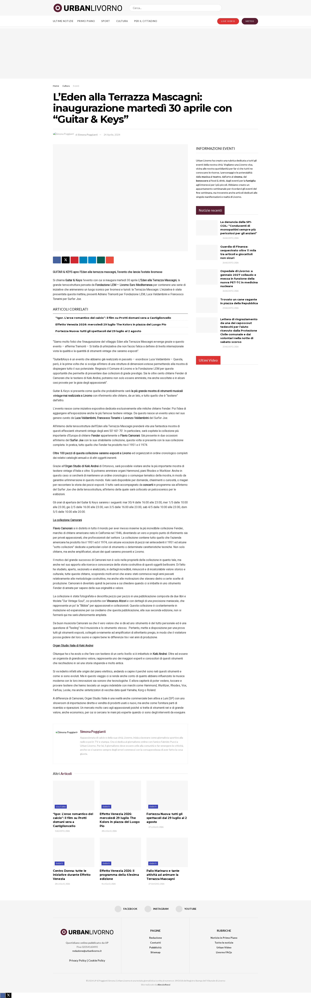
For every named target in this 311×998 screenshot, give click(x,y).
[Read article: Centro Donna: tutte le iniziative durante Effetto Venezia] (73, 852)
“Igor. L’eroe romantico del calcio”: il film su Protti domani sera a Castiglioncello (113, 317)
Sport (105, 21)
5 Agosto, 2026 (62, 831)
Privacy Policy (77, 960)
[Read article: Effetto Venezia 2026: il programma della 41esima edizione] (120, 852)
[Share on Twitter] (66, 260)
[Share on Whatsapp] (101, 260)
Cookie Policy (96, 960)
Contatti (155, 942)
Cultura (122, 21)
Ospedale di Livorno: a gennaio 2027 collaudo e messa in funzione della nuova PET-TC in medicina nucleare (239, 278)
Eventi (76, 86)
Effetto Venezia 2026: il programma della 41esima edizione (119, 875)
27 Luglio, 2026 (155, 827)
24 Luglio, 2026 (62, 884)
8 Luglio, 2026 (108, 884)
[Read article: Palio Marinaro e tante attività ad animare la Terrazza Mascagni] (167, 852)
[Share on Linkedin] (83, 260)
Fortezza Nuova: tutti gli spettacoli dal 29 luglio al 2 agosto (98, 331)
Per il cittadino (145, 21)
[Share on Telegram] (92, 260)
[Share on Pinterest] (74, 260)
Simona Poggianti (88, 134)
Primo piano (86, 21)
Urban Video (224, 947)
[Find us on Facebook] (244, 8)
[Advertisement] (155, 53)
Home (56, 86)
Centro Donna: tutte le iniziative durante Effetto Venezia (72, 875)
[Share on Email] (110, 260)
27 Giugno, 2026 (156, 884)
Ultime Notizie (63, 21)
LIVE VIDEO (228, 21)
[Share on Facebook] (57, 260)
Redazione (155, 937)
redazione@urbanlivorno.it (87, 950)
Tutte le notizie (224, 942)
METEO (250, 21)
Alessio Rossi (163, 984)
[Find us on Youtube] (257, 8)
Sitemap (155, 952)
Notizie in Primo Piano (224, 937)
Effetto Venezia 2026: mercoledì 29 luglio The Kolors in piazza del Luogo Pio (110, 324)
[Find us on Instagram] (250, 8)
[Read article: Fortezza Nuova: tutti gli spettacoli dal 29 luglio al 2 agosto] (167, 795)
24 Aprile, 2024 (112, 134)
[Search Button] (218, 8)
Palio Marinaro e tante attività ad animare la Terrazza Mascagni (163, 875)
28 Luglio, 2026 (109, 831)
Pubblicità (155, 947)
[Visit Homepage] (88, 7)
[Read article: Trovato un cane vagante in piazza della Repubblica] (207, 305)
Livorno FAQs (224, 952)
